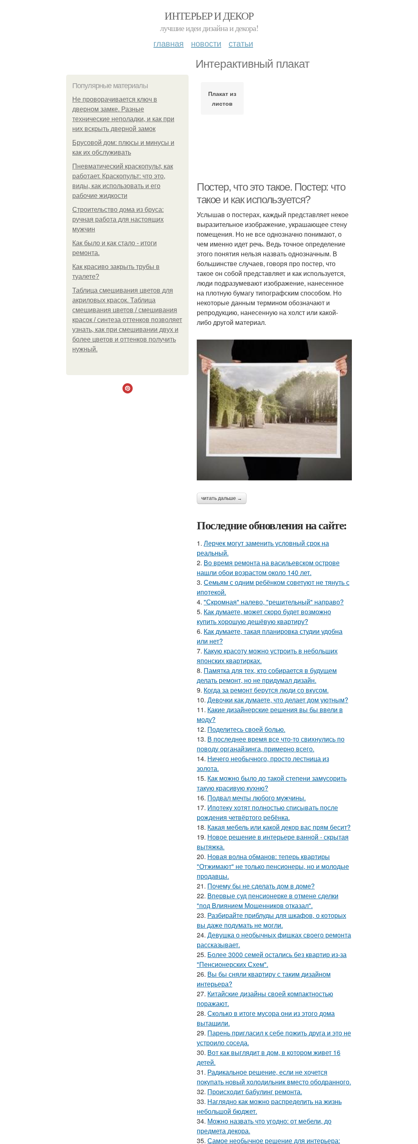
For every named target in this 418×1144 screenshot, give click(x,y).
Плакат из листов (222, 98)
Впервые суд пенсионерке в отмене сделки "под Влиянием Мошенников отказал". (267, 900)
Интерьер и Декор (209, 15)
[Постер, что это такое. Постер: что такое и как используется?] (274, 410)
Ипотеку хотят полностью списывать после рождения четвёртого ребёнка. (267, 812)
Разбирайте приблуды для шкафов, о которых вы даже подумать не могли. (271, 920)
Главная (168, 43)
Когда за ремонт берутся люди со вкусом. (266, 690)
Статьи (241, 43)
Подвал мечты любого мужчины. (256, 797)
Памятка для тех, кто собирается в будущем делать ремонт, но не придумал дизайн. (267, 675)
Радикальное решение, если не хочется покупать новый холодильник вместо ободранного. (274, 1076)
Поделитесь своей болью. (246, 729)
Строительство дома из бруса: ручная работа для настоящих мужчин (118, 219)
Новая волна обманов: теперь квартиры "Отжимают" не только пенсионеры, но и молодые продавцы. (273, 866)
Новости (206, 43)
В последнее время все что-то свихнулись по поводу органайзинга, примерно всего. (271, 743)
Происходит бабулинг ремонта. (254, 1091)
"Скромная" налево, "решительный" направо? (274, 601)
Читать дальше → (221, 498)
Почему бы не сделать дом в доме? (261, 886)
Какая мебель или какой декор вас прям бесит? (279, 827)
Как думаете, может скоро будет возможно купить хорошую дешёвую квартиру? (264, 616)
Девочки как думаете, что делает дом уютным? (277, 699)
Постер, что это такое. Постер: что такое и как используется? (271, 193)
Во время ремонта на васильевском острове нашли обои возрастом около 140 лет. (268, 567)
